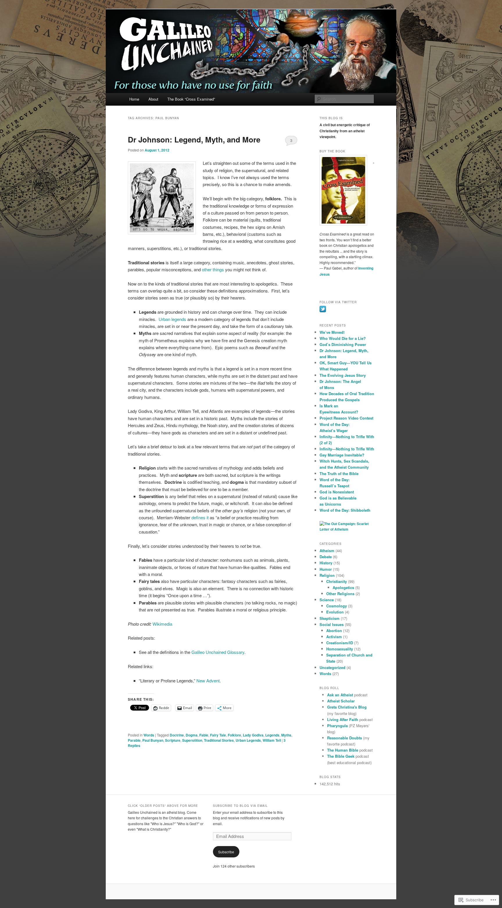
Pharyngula (337, 725)
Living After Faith (342, 719)
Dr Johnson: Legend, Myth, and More (194, 139)
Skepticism (330, 618)
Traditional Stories (219, 740)
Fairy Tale (218, 735)
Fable (203, 735)
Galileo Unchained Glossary (217, 652)
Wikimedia (162, 624)
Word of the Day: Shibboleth (345, 510)
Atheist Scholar (341, 701)
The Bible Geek (340, 756)
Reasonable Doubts (344, 738)
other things (213, 269)
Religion (327, 575)
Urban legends (172, 319)
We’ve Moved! (332, 332)
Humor (326, 569)
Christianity (336, 581)
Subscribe (226, 851)
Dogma (192, 735)
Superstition (192, 740)
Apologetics (343, 587)
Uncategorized (332, 667)
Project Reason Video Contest (346, 418)
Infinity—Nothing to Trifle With (347, 449)
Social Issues (332, 624)
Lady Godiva (253, 735)
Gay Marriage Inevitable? (342, 455)
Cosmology (336, 606)
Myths (286, 735)
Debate (326, 556)
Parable (134, 740)
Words (149, 735)
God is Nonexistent (337, 492)
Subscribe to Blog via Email (240, 806)
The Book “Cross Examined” (191, 99)
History (326, 563)
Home (134, 99)
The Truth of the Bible (339, 473)
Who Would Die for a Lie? (343, 338)
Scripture (172, 740)
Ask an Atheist (340, 694)
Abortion (334, 630)
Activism (334, 636)
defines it (200, 517)
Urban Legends (248, 740)
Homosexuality (339, 649)
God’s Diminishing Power (343, 344)
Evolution (335, 612)
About (153, 99)
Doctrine (177, 735)
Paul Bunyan (152, 740)
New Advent (208, 680)
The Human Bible (342, 750)
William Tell (272, 740)
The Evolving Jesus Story (343, 375)
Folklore (234, 735)
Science (327, 599)
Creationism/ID (339, 642)
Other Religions (340, 593)
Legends (272, 735)
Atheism (327, 550)
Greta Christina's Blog (347, 707)
